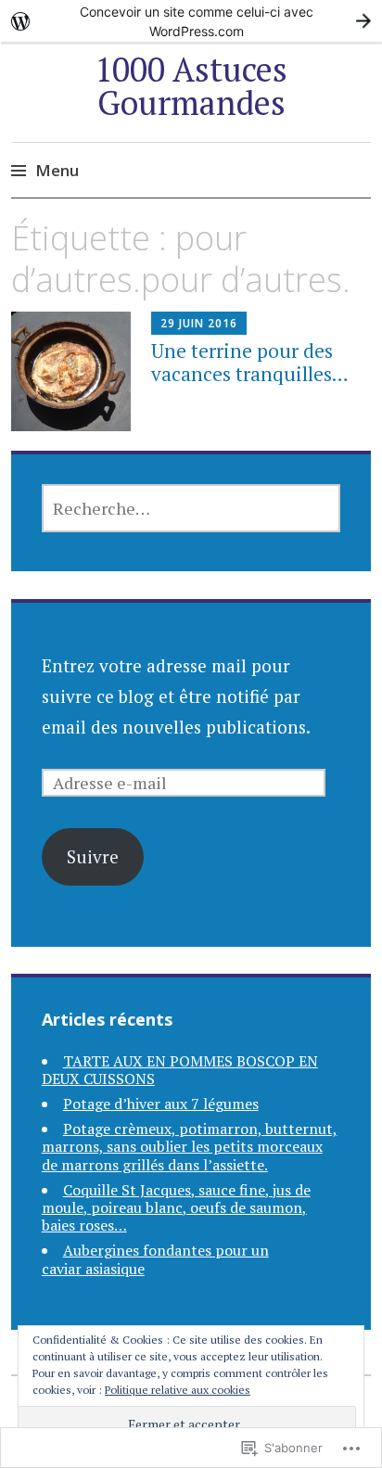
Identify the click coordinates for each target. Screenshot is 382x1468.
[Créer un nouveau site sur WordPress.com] (191, 21)
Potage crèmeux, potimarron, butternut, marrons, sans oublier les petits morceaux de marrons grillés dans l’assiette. (189, 1146)
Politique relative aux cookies (177, 1390)
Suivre (93, 856)
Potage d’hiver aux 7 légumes (161, 1103)
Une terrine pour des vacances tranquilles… (250, 362)
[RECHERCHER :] (191, 508)
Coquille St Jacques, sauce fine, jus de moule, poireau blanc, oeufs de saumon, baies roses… (176, 1207)
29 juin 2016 (198, 323)
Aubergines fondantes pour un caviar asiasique (155, 1259)
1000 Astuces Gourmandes (191, 85)
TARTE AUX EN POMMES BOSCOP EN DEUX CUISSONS (180, 1070)
